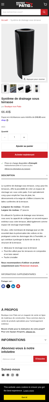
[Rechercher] (44, 12)
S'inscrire (40, 359)
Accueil (4, 20)
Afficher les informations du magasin (17, 169)
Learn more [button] (28, 391)
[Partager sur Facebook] (3, 286)
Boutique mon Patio (13, 106)
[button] (5, 88)
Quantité (4, 132)
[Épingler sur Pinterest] (18, 286)
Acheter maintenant (24, 155)
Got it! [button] (24, 397)
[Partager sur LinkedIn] (13, 286)
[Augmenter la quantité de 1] (24, 137)
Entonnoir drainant (29, 266)
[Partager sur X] (8, 286)
